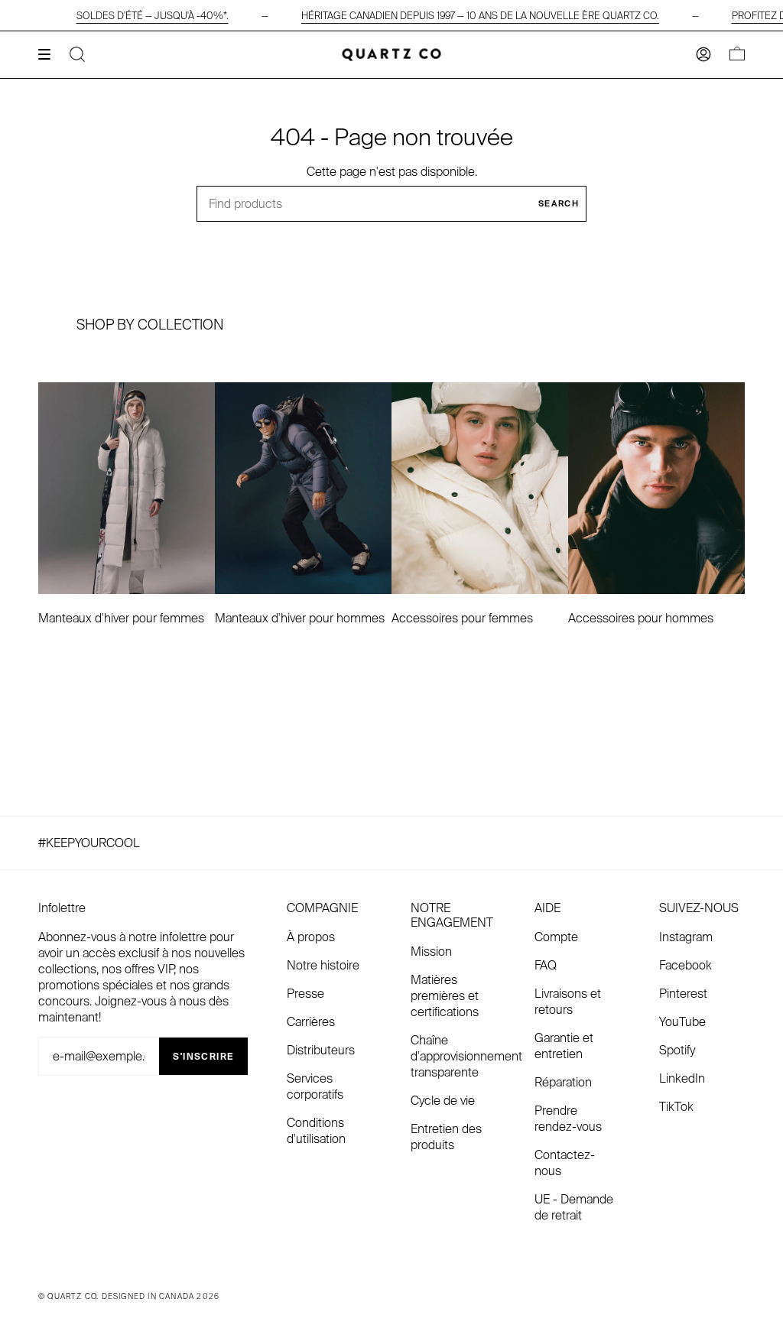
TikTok (676, 1107)
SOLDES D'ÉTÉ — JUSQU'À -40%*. (152, 15)
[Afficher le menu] (49, 54)
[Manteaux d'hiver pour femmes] (126, 488)
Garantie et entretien (563, 1046)
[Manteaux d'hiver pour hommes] (303, 488)
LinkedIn (682, 1078)
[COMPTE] (703, 54)
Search (558, 203)
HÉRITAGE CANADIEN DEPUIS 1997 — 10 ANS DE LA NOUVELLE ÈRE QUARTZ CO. (480, 15)
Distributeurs (321, 1050)
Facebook (685, 965)
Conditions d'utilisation (316, 1131)
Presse (305, 994)
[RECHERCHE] (77, 54)
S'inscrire (203, 1057)
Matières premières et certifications (445, 996)
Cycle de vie (443, 1101)
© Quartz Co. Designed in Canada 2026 (128, 1296)
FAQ (545, 965)
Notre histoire (323, 965)
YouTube (682, 1022)
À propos (311, 937)
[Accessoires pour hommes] (656, 488)
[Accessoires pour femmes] (480, 488)
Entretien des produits (446, 1137)
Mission (431, 951)
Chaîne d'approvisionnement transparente (466, 1056)
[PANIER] (737, 54)
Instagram (686, 937)
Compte (556, 937)
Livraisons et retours (567, 1002)
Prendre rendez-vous (568, 1119)
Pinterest (683, 994)
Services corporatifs (315, 1086)
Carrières (311, 1022)
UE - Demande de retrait (573, 1207)
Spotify (677, 1050)
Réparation (563, 1082)
